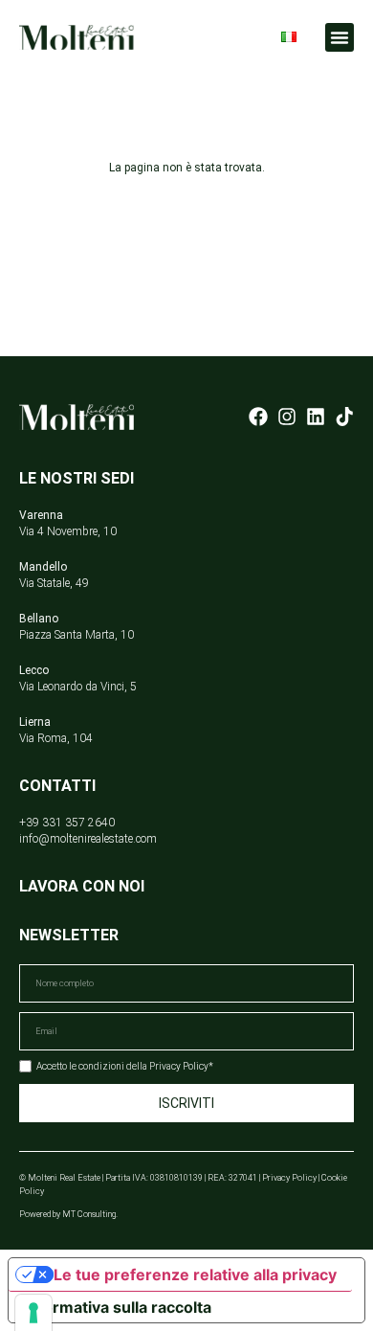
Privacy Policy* (181, 1066)
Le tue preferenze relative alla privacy (195, 1274)
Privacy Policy (289, 1178)
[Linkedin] (315, 416)
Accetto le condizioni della (124, 1066)
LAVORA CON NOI (81, 886)
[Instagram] (286, 416)
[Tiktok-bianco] (344, 416)
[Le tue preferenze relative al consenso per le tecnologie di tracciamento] (33, 1313)
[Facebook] (258, 416)
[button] (339, 37)
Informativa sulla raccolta (117, 1307)
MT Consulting (89, 1214)
